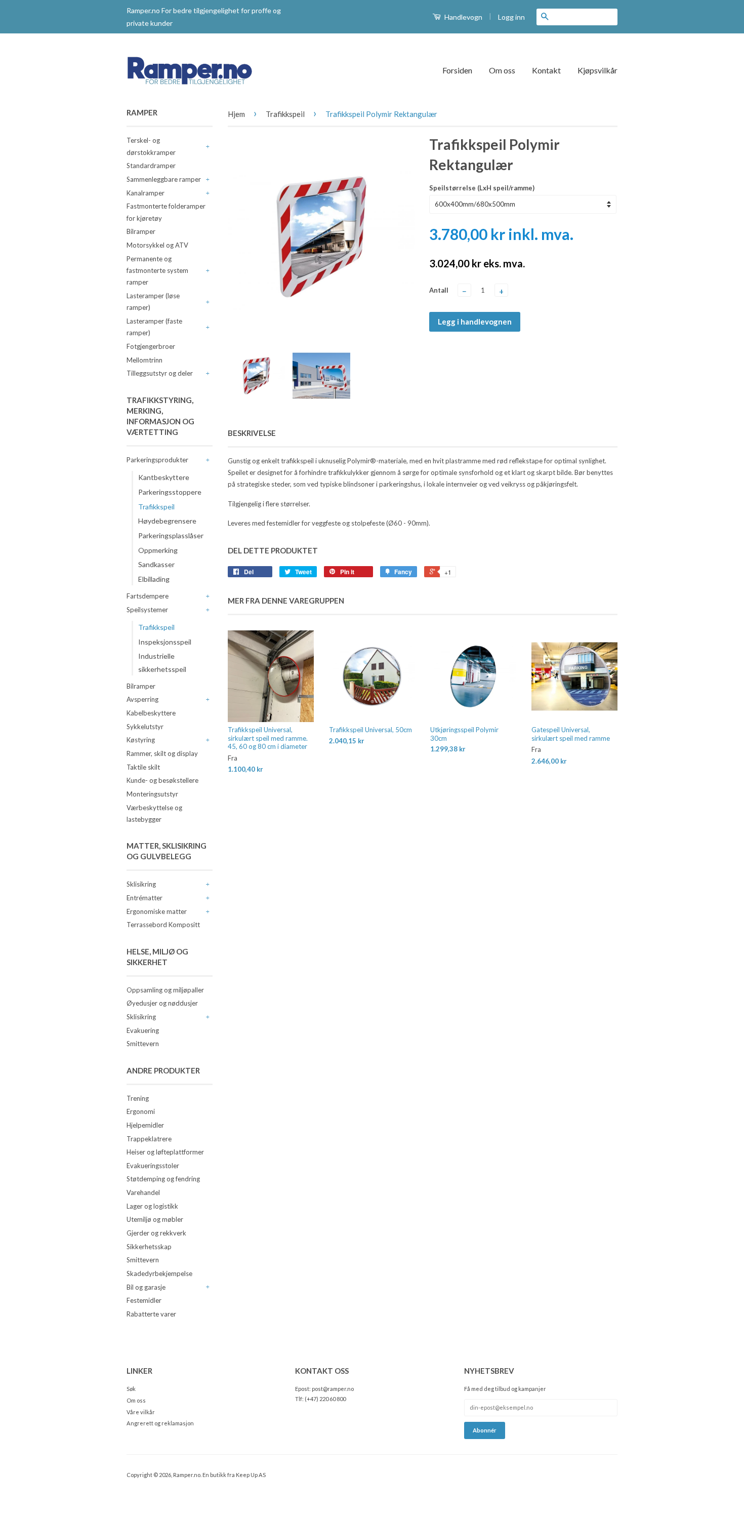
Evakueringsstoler (153, 1166)
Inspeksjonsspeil (164, 641)
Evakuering (143, 1030)
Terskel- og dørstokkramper (151, 146)
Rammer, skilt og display (162, 753)
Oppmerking (158, 550)
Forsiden (457, 70)
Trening (138, 1098)
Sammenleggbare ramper (164, 179)
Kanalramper (145, 193)
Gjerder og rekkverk (156, 1233)
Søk (131, 1388)
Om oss (502, 70)
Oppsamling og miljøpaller (165, 990)
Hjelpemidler (145, 1125)
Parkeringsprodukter (157, 460)
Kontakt (546, 70)
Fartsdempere (148, 596)
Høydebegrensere (167, 520)
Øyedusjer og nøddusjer (162, 1003)
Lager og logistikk (152, 1206)
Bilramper (141, 231)
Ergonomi (141, 1111)
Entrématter (144, 898)
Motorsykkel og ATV (157, 245)
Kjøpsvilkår (597, 70)
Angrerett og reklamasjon (160, 1423)
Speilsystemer (147, 610)
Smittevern (143, 1044)
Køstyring (141, 740)
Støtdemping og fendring (163, 1179)
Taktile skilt (143, 767)
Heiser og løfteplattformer (165, 1152)
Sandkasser (156, 564)
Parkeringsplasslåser (170, 535)
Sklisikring (141, 884)
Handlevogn (462, 17)
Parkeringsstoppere (169, 492)
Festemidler (144, 1300)
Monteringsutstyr (152, 794)
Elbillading (154, 579)
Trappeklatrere (149, 1139)
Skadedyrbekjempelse (159, 1273)
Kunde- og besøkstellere (162, 780)
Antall (438, 290)
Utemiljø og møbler (155, 1219)
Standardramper (151, 166)
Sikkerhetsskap (149, 1247)
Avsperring (142, 699)
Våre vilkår (141, 1412)
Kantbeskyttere (163, 477)
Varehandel (143, 1192)
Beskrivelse (252, 432)
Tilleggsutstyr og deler (160, 373)
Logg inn (511, 17)
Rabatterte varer (151, 1314)
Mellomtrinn (144, 360)
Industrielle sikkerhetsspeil (162, 662)
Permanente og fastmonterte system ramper (157, 271)
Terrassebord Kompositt (163, 925)
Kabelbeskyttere (151, 713)
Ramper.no (186, 1474)
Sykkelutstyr (145, 727)
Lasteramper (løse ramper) (153, 301)
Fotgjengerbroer (151, 346)
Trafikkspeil (156, 506)
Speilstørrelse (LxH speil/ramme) (481, 188)
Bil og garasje (146, 1287)
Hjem (236, 113)
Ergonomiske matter (157, 911)
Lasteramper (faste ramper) (154, 327)
